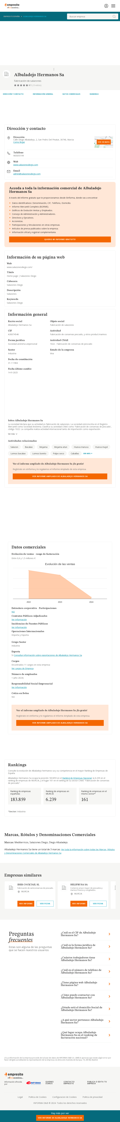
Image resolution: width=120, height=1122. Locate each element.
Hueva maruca (81, 446)
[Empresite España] (13, 6)
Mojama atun (60, 446)
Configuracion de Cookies (64, 1097)
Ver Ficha (45, 903)
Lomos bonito (39, 453)
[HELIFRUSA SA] (64, 888)
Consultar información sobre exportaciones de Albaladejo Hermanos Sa (48, 655)
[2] (18, 85)
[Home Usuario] (106, 6)
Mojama (43, 446)
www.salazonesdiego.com (25, 165)
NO (13, 612)
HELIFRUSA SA (79, 885)
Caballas (75, 453)
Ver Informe (26, 903)
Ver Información (19, 619)
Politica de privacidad (92, 1097)
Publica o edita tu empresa (97, 1082)
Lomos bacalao (18, 453)
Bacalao (29, 446)
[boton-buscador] (114, 16)
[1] (15, 85)
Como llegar (19, 142)
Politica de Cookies (38, 1097)
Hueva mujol (101, 446)
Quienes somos (50, 1082)
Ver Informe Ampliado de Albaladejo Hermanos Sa (60, 476)
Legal (20, 1097)
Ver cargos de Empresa (23, 668)
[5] (27, 85)
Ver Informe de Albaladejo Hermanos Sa (60, 1118)
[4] (24, 85)
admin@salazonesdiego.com (27, 174)
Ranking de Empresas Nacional (77, 778)
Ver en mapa (104, 142)
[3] (21, 85)
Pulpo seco (58, 453)
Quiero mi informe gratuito (60, 239)
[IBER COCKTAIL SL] (11, 888)
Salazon (14, 446)
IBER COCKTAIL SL (28, 885)
